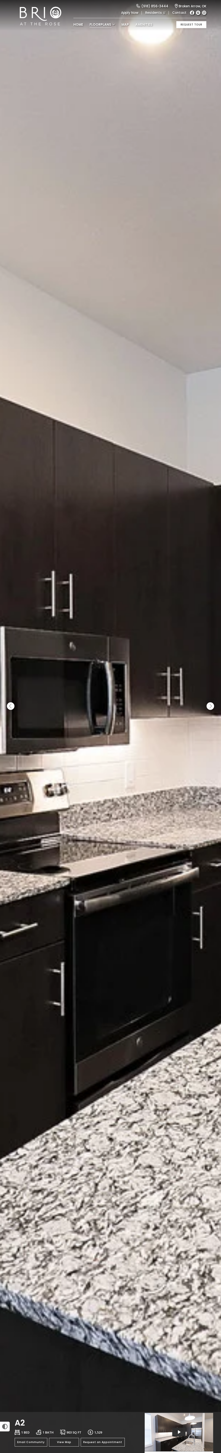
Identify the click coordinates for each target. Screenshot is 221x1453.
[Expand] (212, 1404)
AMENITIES (143, 24)
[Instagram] (204, 13)
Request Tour (191, 24)
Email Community (31, 1442)
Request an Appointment (102, 1442)
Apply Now (129, 12)
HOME (78, 24)
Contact (179, 12)
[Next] (210, 706)
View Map (64, 1442)
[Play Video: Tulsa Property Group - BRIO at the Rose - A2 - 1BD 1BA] (179, 1432)
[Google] (198, 13)
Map (125, 24)
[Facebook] (192, 13)
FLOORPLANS (100, 24)
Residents (153, 12)
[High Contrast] (5, 1426)
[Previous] (10, 706)
